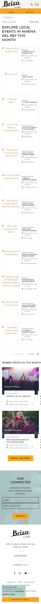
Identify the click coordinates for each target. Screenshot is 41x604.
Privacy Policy (29, 582)
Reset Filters (34, 22)
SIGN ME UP (22, 517)
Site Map (26, 585)
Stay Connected (20, 481)
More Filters (30, 12)
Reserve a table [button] (22, 600)
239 (29, 354)
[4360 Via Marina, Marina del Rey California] (11, 4)
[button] (37, 4)
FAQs (19, 582)
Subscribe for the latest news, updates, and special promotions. (20, 491)
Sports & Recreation (13, 430)
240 (32, 354)
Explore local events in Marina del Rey (19, 34)
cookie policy (19, 591)
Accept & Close (9, 594)
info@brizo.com (20, 565)
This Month (11, 12)
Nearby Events (21, 363)
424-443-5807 (20, 555)
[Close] (12, 17)
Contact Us (11, 582)
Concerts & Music (11, 387)
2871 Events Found (9, 22)
